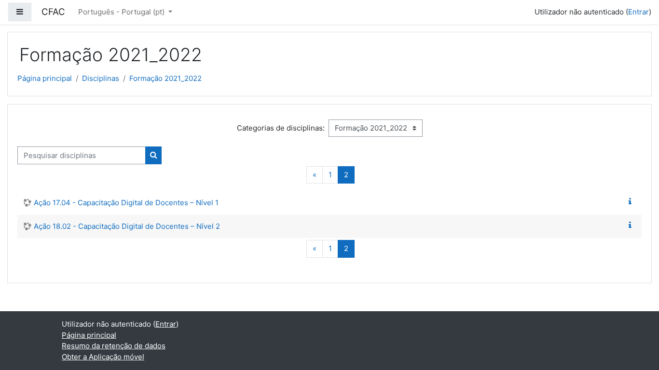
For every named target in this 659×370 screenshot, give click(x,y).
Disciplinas (100, 78)
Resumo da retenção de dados (113, 345)
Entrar (638, 11)
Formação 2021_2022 (165, 78)
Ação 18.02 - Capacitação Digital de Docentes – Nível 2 (127, 226)
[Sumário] (632, 201)
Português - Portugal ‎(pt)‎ (122, 11)
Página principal (44, 78)
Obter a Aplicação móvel (103, 356)
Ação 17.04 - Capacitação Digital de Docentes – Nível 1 (126, 202)
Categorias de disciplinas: (281, 127)
